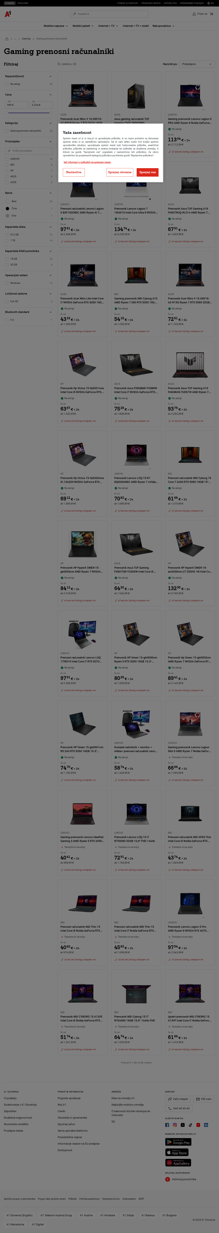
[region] (110, 152)
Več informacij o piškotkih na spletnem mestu (87, 162)
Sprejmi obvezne (119, 172)
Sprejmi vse (147, 172)
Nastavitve (73, 172)
